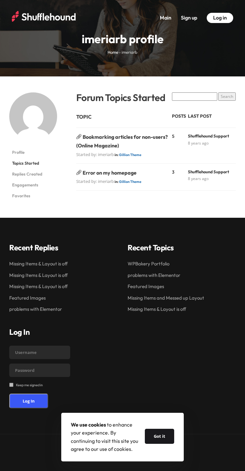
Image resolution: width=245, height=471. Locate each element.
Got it (159, 436)
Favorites (21, 195)
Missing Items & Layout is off (38, 264)
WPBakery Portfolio (148, 264)
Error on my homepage (110, 172)
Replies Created (27, 174)
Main (165, 17)
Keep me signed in (29, 385)
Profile (18, 152)
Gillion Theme (130, 155)
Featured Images (27, 298)
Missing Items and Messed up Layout (166, 298)
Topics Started (25, 163)
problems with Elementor (35, 309)
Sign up (189, 17)
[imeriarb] (33, 119)
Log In (29, 401)
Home (113, 52)
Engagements (25, 184)
